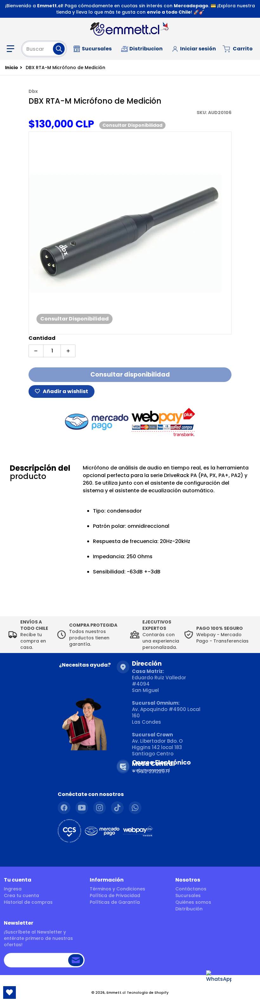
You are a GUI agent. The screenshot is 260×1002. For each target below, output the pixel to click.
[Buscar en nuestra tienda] (59, 49)
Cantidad (42, 338)
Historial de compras (28, 902)
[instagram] (99, 807)
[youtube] (81, 807)
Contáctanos (190, 889)
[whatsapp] (135, 807)
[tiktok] (117, 807)
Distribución (189, 909)
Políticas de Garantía (115, 902)
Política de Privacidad (115, 895)
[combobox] (44, 49)
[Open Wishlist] (9, 992)
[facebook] (64, 807)
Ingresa (13, 889)
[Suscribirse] (75, 960)
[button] (12, 48)
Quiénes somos (193, 902)
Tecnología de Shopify (148, 992)
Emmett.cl (116, 992)
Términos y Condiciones (117, 889)
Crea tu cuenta (21, 895)
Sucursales (188, 895)
